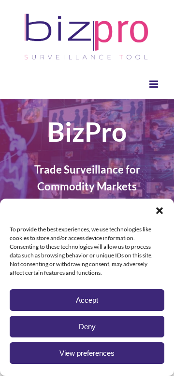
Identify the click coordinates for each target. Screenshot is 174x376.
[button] (159, 210)
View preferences (87, 353)
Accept (87, 300)
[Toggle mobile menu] (154, 84)
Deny (87, 326)
